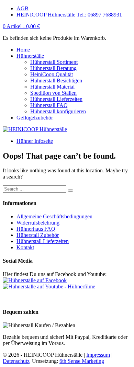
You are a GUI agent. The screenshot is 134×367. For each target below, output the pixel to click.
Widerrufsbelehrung (37, 223)
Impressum (98, 355)
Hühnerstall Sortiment (54, 62)
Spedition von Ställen (53, 93)
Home (23, 50)
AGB (22, 8)
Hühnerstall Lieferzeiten (56, 99)
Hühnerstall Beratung (53, 68)
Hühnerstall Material (52, 87)
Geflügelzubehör (34, 118)
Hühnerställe (30, 56)
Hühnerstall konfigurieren (58, 111)
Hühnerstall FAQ (49, 105)
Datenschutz (16, 361)
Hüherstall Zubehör (37, 235)
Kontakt (25, 247)
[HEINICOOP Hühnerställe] (35, 129)
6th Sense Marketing (81, 361)
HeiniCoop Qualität (51, 74)
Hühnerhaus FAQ (35, 229)
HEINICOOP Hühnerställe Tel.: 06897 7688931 (69, 15)
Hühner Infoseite (34, 141)
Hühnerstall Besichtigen (56, 80)
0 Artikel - (21, 26)
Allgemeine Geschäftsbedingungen (54, 216)
